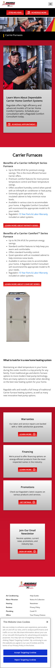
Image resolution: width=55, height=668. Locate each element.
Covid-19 (33, 611)
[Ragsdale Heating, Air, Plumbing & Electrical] (8, 4)
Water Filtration (12, 600)
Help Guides (34, 596)
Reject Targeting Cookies (25, 660)
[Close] (47, 622)
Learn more (26, 434)
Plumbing (9, 611)
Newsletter (34, 603)
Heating (9, 603)
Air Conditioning (12, 596)
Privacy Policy (35, 607)
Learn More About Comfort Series (22, 284)
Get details (25, 502)
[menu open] (50, 4)
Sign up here (25, 551)
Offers (8, 615)
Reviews (9, 607)
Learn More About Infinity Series (21, 225)
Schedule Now (39, 12)
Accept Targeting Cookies (25, 652)
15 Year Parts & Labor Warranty (33, 214)
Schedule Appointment (23, 124)
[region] (25, 643)
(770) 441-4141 (15, 12)
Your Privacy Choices (37, 615)
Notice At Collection (37, 600)
